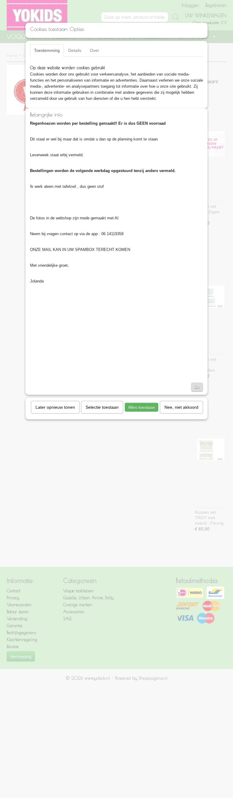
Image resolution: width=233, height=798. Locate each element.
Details (74, 50)
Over (94, 50)
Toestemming (47, 50)
